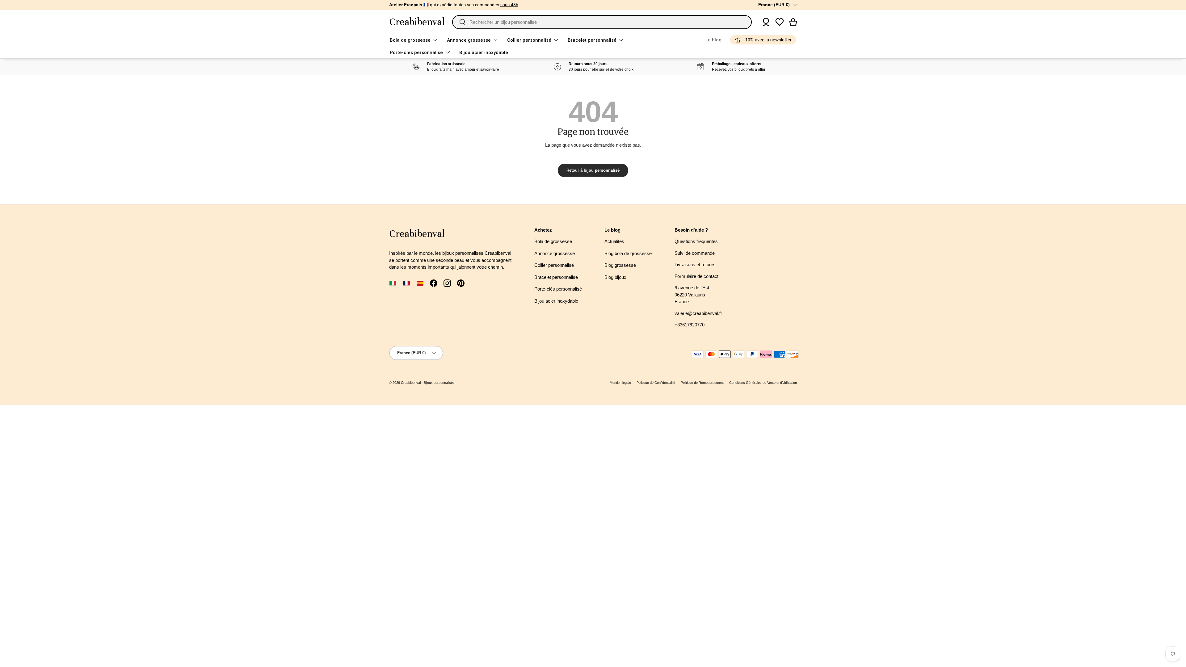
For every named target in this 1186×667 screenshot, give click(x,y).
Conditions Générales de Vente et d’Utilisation (763, 382)
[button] (793, 22)
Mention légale (620, 382)
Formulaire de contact (696, 276)
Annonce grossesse (469, 40)
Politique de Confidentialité (656, 382)
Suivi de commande (695, 253)
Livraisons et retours (695, 264)
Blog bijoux (615, 277)
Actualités (614, 241)
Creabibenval (411, 382)
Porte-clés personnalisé (416, 52)
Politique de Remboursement (702, 382)
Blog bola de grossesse (628, 253)
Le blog (713, 40)
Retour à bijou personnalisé (593, 170)
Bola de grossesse (410, 40)
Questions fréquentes (696, 241)
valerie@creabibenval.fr (698, 313)
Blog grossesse (620, 265)
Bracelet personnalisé (592, 40)
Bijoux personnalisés (439, 382)
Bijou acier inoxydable (483, 52)
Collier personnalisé (529, 40)
